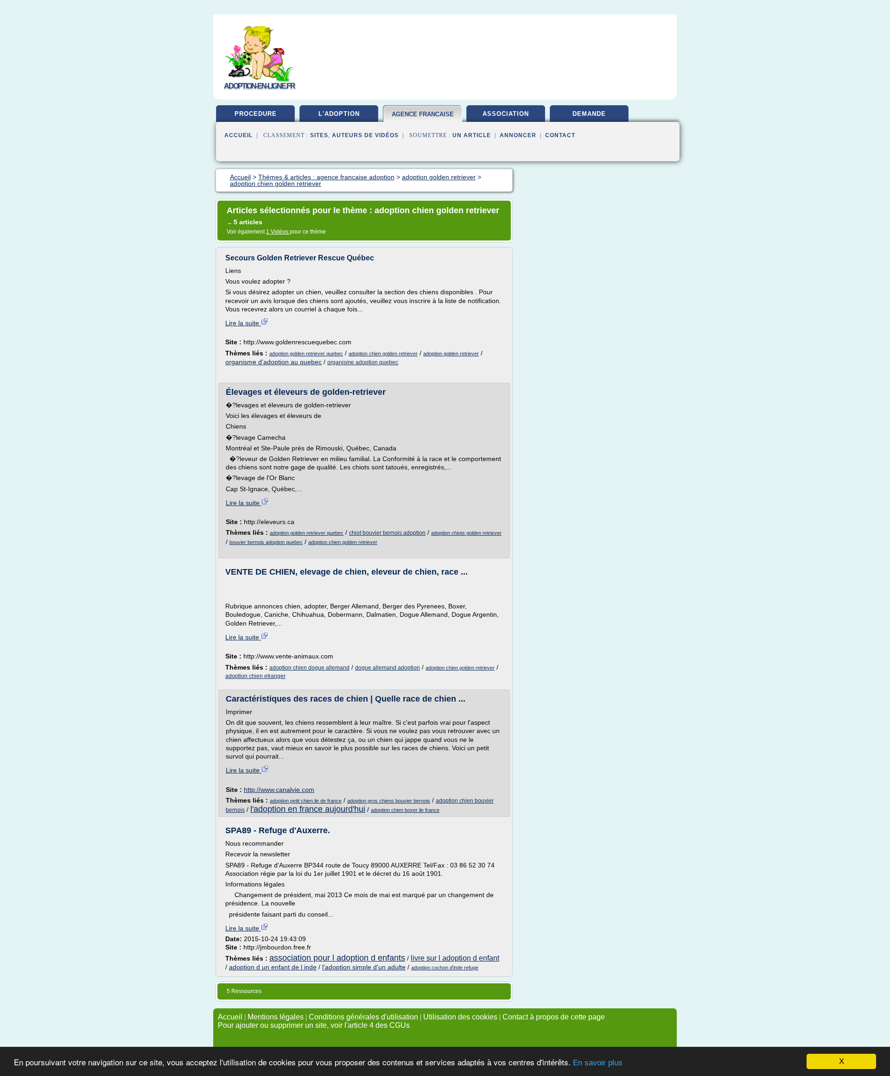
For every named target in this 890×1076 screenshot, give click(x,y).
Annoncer (518, 135)
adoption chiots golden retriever (466, 533)
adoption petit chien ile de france (306, 801)
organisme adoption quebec (362, 362)
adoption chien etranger (255, 676)
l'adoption (339, 113)
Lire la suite (243, 323)
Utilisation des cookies (460, 1017)
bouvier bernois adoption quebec (266, 542)
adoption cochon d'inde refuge (444, 967)
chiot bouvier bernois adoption (387, 533)
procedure (256, 113)
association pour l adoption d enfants (337, 957)
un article (471, 135)
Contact (560, 135)
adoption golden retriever (451, 353)
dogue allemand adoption (387, 668)
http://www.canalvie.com (279, 789)
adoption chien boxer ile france (405, 810)
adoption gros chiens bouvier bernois (388, 801)
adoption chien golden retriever (383, 353)
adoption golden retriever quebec (306, 353)
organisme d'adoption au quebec (273, 362)
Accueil (238, 135)
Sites (319, 135)
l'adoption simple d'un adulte (364, 967)
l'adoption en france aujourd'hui (307, 809)
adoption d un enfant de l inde (273, 967)
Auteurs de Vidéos (365, 135)
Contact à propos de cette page (553, 1017)
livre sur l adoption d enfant (455, 958)
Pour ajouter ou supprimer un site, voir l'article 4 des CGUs (314, 1025)
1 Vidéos (278, 231)
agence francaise (423, 114)
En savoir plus (598, 1062)
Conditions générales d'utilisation (363, 1017)
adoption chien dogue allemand (309, 668)
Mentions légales (276, 1017)
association (506, 113)
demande (589, 113)
